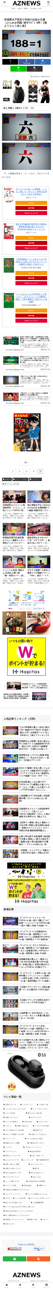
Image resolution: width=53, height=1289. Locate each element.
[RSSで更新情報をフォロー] (38, 1258)
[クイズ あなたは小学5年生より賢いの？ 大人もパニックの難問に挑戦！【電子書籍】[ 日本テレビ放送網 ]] (9, 300)
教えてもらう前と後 (12, 484)
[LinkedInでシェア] (26, 898)
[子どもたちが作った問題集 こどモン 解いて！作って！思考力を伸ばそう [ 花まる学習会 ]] (9, 195)
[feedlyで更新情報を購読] (14, 1258)
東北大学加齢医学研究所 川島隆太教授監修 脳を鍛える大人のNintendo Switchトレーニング (31, 226)
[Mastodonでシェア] (20, 884)
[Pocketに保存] (32, 891)
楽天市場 (31, 208)
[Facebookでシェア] (9, 891)
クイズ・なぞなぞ (21, 479)
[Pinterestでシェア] (14, 898)
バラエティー (36, 479)
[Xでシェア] (9, 884)
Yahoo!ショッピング (31, 213)
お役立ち (8, 479)
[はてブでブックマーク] (20, 891)
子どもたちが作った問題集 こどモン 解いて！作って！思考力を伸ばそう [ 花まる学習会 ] (31, 191)
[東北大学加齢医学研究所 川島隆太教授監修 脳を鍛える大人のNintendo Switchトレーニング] (9, 231)
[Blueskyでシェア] (32, 884)
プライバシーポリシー (39, 1281)
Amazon (31, 203)
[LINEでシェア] (44, 891)
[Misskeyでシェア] (44, 884)
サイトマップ (13, 1281)
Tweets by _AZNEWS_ (26, 1244)
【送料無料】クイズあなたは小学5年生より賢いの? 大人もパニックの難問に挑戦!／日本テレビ (31, 261)
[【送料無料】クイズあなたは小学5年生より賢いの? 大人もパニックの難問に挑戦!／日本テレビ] (9, 265)
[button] (35, 69)
